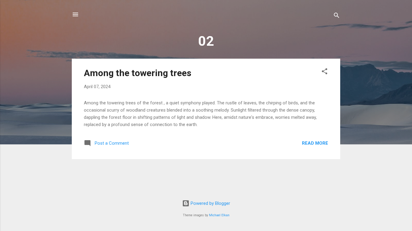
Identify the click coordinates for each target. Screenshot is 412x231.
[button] (324, 72)
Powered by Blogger (209, 203)
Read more (315, 143)
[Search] (336, 16)
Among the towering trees (137, 73)
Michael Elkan (219, 215)
